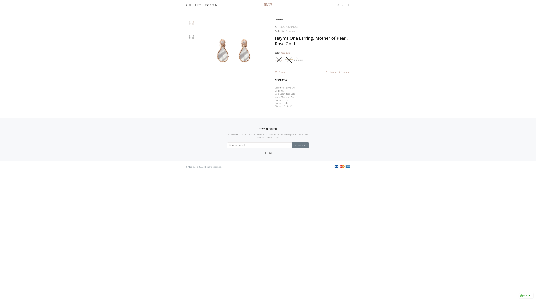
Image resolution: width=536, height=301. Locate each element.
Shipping (282, 72)
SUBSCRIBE (300, 145)
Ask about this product (340, 72)
